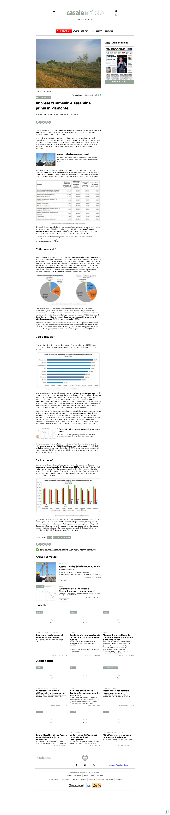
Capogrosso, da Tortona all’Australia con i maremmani (50, 691)
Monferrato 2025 (64, 31)
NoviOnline (76, 779)
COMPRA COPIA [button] (119, 81)
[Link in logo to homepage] (85, 14)
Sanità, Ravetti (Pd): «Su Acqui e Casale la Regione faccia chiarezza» (51, 737)
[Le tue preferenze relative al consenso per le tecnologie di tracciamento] (166, 811)
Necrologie (108, 31)
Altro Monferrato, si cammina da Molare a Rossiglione (117, 736)
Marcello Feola (77, 95)
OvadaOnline (101, 779)
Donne (49, 537)
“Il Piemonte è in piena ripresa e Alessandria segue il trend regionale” (77, 589)
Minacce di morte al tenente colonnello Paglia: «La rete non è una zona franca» (118, 637)
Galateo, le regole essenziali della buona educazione (50, 636)
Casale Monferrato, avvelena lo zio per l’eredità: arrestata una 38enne (85, 637)
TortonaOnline (109, 779)
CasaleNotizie (92, 779)
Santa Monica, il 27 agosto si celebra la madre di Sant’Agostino (83, 737)
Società (99, 31)
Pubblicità (86, 775)
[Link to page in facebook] (37, 122)
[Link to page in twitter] (40, 122)
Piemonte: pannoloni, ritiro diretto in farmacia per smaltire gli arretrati (85, 693)
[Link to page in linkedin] (43, 122)
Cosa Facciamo (77, 775)
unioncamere (65, 537)
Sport (92, 31)
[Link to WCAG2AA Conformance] (93, 786)
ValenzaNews (118, 779)
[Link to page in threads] (49, 122)
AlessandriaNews (66, 779)
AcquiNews (83, 779)
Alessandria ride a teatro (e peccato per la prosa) (116, 691)
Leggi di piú (64, 580)
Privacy (93, 775)
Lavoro (76, 31)
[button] (116, 11)
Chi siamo (69, 775)
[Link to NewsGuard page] (77, 786)
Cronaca (84, 31)
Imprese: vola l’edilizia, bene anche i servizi (79, 566)
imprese (56, 537)
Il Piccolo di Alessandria (54, 779)
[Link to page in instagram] (94, 765)
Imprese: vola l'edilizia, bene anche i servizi (73, 154)
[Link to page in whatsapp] (46, 122)
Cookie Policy (100, 775)
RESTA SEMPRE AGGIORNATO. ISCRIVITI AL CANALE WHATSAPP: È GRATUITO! (68, 550)
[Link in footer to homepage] (85, 758)
